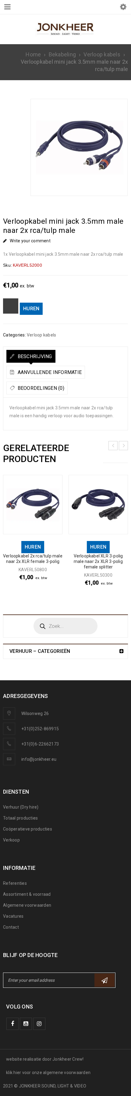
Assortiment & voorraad (27, 894)
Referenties (15, 883)
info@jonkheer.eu (38, 759)
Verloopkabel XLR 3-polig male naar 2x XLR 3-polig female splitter (98, 561)
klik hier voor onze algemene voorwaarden (48, 1072)
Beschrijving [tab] (34, 356)
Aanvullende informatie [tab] (49, 372)
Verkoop (11, 840)
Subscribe (104, 980)
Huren (31, 308)
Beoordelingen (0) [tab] (40, 388)
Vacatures (13, 916)
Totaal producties (20, 818)
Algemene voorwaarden (27, 905)
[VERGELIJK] (10, 306)
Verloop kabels (101, 54)
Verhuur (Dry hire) (21, 807)
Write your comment (30, 240)
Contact (11, 927)
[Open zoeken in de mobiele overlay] (65, 626)
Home (33, 54)
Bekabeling (62, 54)
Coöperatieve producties (27, 829)
